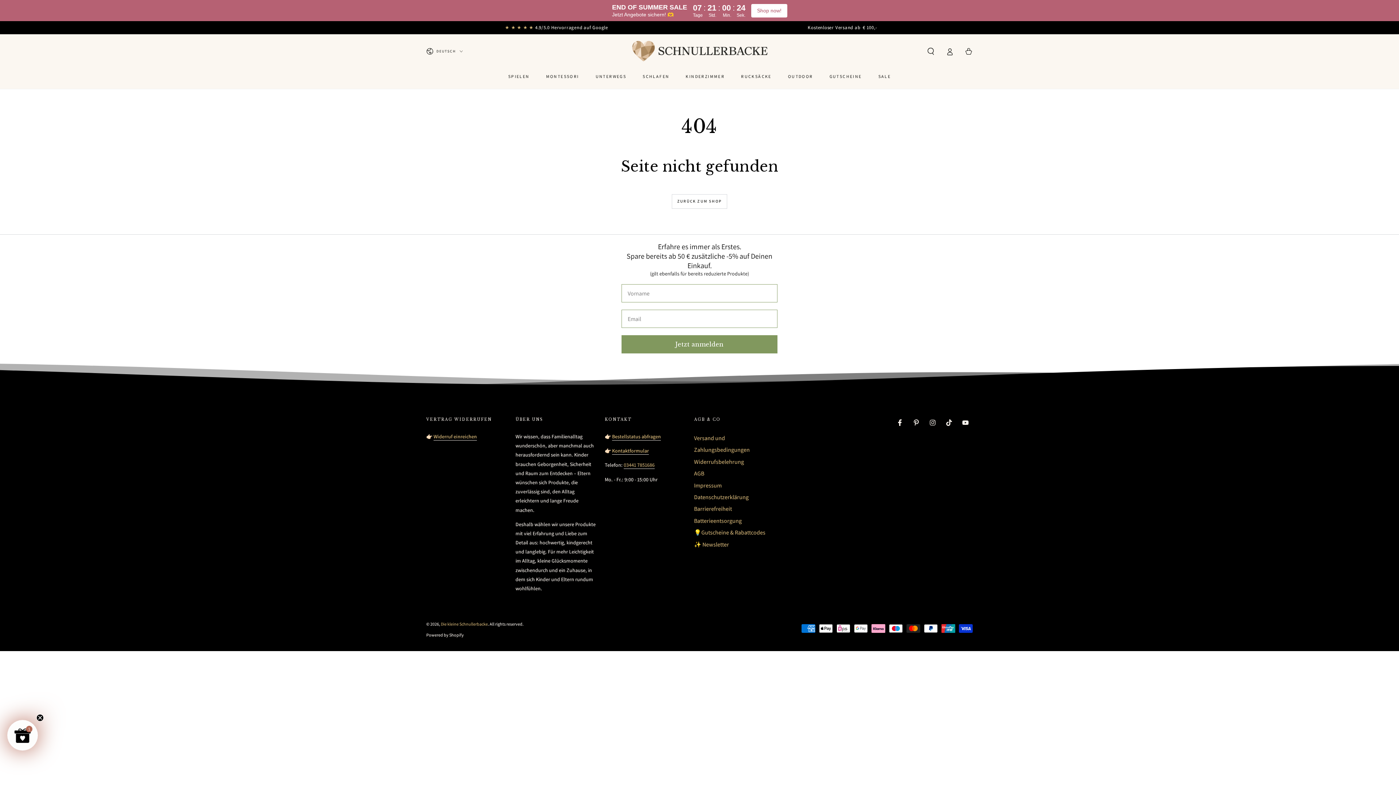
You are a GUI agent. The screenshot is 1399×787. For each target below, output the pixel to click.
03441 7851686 (639, 465)
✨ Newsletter (711, 544)
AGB (699, 473)
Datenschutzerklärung (721, 497)
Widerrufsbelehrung (719, 462)
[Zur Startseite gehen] (699, 51)
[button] (930, 51)
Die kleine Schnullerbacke (464, 624)
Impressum (708, 485)
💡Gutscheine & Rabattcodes (729, 532)
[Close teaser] (40, 717)
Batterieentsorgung (718, 521)
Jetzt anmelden (699, 344)
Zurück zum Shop (699, 201)
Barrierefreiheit (713, 509)
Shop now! (769, 10)
